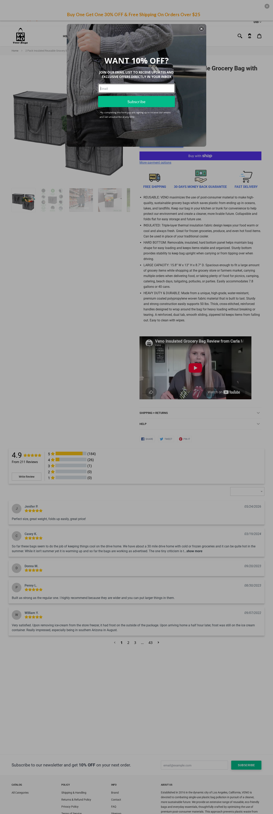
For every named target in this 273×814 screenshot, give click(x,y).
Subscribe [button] (136, 101)
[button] (201, 28)
